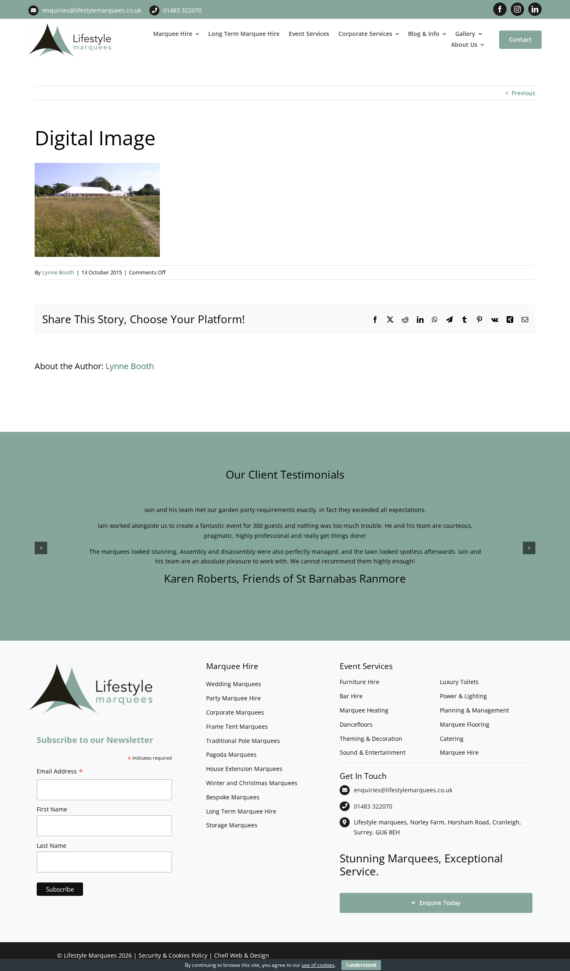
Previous (523, 93)
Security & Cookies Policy (173, 955)
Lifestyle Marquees (90, 955)
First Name (52, 809)
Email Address (60, 772)
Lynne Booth (58, 272)
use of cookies (318, 964)
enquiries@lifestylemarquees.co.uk (92, 10)
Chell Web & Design (241, 955)
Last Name (51, 845)
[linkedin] (535, 9)
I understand (361, 965)
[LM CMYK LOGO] (70, 24)
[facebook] (500, 9)
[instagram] (517, 9)
